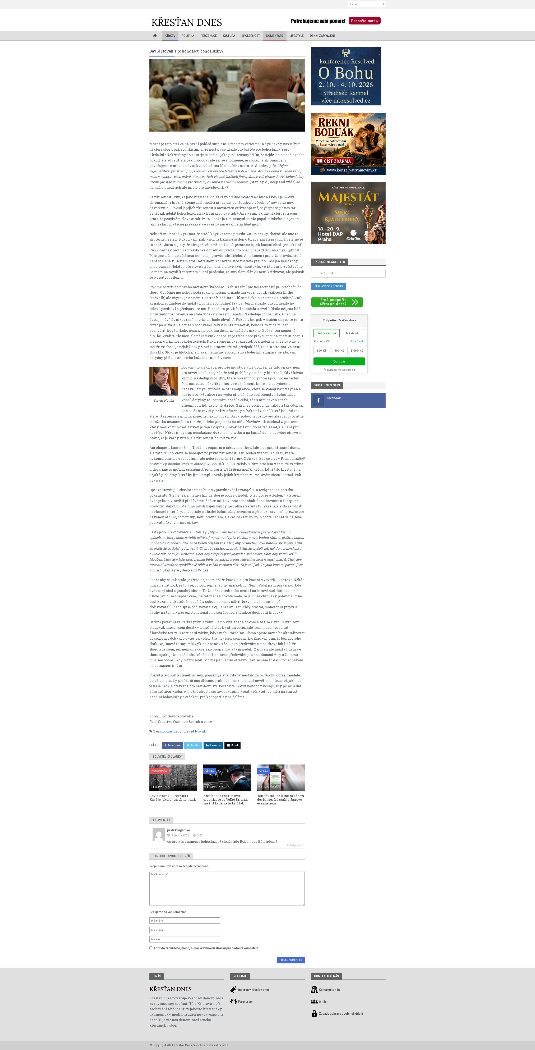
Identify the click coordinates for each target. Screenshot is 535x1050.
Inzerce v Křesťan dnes (254, 990)
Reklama (240, 976)
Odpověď (296, 845)
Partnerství (245, 1002)
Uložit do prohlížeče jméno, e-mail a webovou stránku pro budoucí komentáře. (206, 948)
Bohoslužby (172, 731)
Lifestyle (297, 35)
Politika (188, 35)
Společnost (250, 35)
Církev (170, 35)
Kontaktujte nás (329, 990)
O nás (157, 976)
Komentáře (274, 35)
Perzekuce (208, 35)
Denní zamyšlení (322, 35)
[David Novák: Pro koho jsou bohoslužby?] (227, 95)
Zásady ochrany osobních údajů (341, 1013)
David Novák (195, 731)
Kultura (229, 35)
